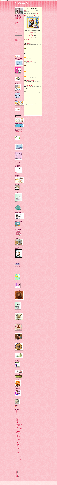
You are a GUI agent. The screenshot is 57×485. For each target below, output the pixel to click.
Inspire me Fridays (31, 35)
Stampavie (32, 38)
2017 (16, 412)
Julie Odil (16, 31)
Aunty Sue (27, 91)
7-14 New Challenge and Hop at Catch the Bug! (19, 452)
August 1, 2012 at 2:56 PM (30, 91)
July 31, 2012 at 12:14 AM (29, 65)
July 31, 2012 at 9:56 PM (29, 85)
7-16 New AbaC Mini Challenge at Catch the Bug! (19, 447)
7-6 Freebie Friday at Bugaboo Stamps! (19, 463)
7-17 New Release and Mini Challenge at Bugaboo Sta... (19, 445)
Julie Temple (16, 32)
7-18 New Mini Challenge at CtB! (18, 441)
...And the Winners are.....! (18, 432)
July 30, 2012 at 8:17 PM (30, 61)
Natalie (15, 41)
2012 (16, 417)
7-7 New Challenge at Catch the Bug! (19, 461)
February (17, 475)
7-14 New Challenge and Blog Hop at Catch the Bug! (19, 453)
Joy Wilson (16, 30)
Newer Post (25, 116)
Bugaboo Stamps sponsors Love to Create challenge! (19, 467)
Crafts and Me (31, 32)
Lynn (15, 38)
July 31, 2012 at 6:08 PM (32, 80)
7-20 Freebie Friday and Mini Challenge (19, 435)
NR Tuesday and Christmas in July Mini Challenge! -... (18, 444)
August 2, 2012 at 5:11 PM (31, 102)
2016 (16, 413)
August (17, 422)
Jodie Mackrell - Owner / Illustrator (18, 17)
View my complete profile (17, 407)
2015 (16, 414)
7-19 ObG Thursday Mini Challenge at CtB (18, 439)
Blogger (31, 483)
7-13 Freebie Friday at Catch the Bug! (19, 458)
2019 (16, 410)
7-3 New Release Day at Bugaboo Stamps (19, 466)
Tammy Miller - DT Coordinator (18, 18)
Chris (15, 24)
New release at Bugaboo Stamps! (19, 424)
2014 (16, 415)
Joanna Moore (16, 29)
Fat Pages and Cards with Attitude (31, 36)
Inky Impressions (30, 33)
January (17, 476)
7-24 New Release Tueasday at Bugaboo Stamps (19, 431)
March (17, 474)
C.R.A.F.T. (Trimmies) (31, 31)
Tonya (26, 85)
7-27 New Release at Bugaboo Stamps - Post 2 (19, 427)
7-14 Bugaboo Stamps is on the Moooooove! (19, 455)
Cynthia (15, 25)
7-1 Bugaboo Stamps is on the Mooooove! (19, 470)
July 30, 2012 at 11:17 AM (29, 43)
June (16, 471)
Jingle (26, 43)
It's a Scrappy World (23, 3)
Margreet (16, 39)
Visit (17, 271)
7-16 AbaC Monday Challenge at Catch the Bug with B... (19, 448)
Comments (17, 56)
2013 (16, 416)
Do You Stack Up (31, 37)
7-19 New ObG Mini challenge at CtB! (19, 438)
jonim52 (27, 61)
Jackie (26, 65)
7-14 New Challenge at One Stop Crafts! (19, 456)
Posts (16, 55)
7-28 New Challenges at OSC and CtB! (19, 425)
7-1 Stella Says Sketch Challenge (19, 468)
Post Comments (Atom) (28, 118)
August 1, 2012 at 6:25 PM (29, 95)
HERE (37, 13)
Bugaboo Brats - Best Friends (35, 15)
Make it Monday (31, 34)
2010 (16, 478)
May (16, 472)
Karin (26, 95)
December (17, 418)
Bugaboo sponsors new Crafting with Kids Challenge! (19, 459)
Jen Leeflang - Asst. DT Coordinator (18, 20)
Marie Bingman (16, 40)
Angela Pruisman (16, 22)
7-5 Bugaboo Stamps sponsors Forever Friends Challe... (19, 464)
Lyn (15, 37)
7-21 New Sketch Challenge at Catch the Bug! (19, 433)
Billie (15, 23)
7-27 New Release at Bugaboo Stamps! (19, 428)
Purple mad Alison (28, 80)
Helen (15, 28)
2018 (16, 411)
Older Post (40, 116)
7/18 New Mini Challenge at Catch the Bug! (18, 442)
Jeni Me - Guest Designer (17, 21)
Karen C (15, 33)
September (17, 421)
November (17, 419)
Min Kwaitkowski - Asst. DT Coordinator (17, 19)
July (16, 423)
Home (33, 116)
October (17, 420)
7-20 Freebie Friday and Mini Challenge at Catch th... (19, 436)
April (16, 473)
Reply (26, 59)
